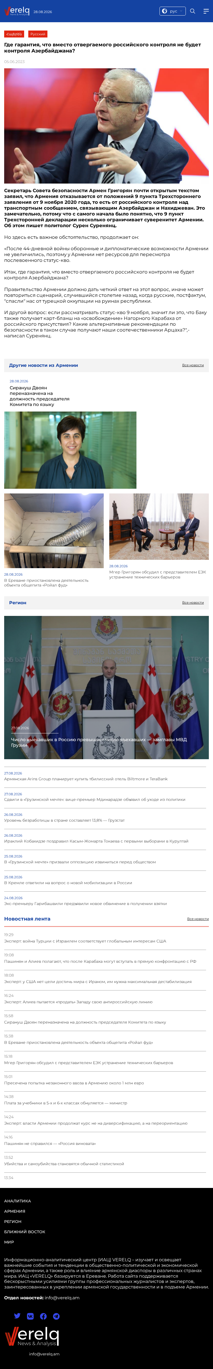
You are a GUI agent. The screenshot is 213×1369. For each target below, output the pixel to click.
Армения (14, 1211)
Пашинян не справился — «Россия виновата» (50, 1143)
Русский (38, 34)
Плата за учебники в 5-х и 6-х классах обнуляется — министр (65, 1103)
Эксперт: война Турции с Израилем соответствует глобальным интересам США (85, 941)
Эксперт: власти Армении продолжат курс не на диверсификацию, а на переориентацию (95, 1123)
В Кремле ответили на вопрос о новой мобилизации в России (68, 883)
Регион (12, 1221)
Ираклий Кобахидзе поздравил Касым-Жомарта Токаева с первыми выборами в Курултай (96, 841)
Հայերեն (14, 34)
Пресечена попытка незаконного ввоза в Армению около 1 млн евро (74, 1083)
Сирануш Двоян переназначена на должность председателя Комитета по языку (85, 1022)
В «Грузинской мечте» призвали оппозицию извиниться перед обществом (80, 862)
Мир (9, 1242)
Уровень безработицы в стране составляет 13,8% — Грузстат (64, 820)
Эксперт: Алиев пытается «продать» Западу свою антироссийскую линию (78, 1002)
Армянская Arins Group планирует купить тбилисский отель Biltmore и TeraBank (86, 779)
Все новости (198, 919)
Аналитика (17, 1200)
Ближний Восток (24, 1231)
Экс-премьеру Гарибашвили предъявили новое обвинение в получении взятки (85, 903)
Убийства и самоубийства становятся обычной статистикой (64, 1164)
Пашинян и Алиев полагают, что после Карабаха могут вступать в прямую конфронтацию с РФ (100, 961)
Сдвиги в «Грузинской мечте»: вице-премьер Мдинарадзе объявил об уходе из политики (95, 799)
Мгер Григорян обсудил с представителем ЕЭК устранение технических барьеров (88, 1062)
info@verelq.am (44, 1354)
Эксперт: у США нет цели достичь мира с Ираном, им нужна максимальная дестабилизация (98, 981)
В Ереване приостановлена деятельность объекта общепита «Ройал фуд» (78, 1042)
